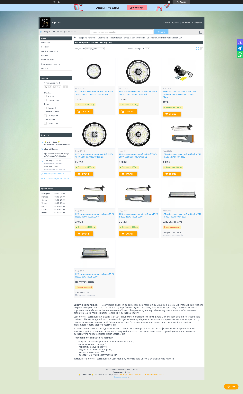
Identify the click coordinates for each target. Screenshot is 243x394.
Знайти (161, 32)
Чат (233, 387)
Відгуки (44, 68)
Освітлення (103, 37)
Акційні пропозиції (49, 51)
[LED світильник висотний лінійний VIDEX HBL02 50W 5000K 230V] (182, 134)
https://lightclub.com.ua (54, 174)
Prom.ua (135, 369)
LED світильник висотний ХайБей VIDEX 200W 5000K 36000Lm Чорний (138, 155)
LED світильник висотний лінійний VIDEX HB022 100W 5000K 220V (182, 215)
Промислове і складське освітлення (127, 37)
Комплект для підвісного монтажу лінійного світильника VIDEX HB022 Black (179, 94)
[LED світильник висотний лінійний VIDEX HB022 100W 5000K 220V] (182, 194)
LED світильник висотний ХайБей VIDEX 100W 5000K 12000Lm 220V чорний (94, 93)
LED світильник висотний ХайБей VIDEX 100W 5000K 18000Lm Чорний (138, 93)
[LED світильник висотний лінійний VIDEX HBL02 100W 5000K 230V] (94, 194)
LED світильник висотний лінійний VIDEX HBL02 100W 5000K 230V (94, 215)
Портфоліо (197, 22)
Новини (44, 55)
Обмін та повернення (50, 64)
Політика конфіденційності (154, 374)
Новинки (45, 46)
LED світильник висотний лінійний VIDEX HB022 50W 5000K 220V (94, 275)
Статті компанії (48, 59)
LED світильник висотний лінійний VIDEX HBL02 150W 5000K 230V (138, 215)
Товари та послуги (86, 37)
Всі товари (45, 42)
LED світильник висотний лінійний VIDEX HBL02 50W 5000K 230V (182, 155)
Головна (166, 22)
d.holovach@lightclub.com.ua (56, 178)
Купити (85, 111)
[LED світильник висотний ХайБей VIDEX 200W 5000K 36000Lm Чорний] (138, 134)
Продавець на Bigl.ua (121, 372)
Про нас (175, 22)
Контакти (186, 22)
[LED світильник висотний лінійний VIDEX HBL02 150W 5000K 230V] (138, 194)
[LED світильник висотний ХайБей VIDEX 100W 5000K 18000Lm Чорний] (138, 72)
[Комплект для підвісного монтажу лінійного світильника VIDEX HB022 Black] (182, 72)
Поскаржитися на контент (130, 374)
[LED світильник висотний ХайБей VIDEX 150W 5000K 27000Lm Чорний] (94, 134)
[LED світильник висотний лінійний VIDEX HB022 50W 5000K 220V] (94, 254)
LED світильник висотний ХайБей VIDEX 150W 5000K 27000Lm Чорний (94, 155)
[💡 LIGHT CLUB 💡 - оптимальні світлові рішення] (45, 22)
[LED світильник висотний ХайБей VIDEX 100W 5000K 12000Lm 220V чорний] (94, 72)
